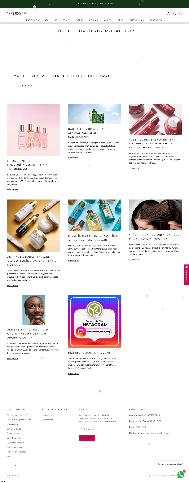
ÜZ (56, 20)
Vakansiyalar (47, 419)
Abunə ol (87, 437)
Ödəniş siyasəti (13, 433)
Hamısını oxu (24, 86)
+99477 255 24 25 (152, 415)
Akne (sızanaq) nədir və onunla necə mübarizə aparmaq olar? (27, 333)
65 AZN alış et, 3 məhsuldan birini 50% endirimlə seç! (94, 5)
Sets (120, 20)
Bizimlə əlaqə (12, 424)
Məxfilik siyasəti (13, 438)
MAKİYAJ (108, 20)
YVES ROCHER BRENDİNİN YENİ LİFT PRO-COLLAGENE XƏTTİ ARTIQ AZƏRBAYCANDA (152, 143)
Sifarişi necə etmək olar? (17, 415)
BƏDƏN (80, 20)
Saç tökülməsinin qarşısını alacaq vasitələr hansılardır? (91, 132)
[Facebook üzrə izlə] (8, 465)
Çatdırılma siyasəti (15, 447)
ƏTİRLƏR (93, 20)
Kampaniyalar (136, 20)
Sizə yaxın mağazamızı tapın (19, 419)
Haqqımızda (156, 20)
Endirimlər (32, 20)
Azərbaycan (13, 475)
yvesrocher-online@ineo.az (157, 433)
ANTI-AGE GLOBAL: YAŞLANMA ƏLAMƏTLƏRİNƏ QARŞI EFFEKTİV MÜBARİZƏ (32, 260)
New (47, 20)
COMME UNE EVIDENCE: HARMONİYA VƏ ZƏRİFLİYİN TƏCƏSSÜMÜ (27, 164)
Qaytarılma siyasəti (15, 442)
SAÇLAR (67, 20)
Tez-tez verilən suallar (16, 451)
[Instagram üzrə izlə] (15, 465)
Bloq (9, 456)
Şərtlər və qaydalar (15, 428)
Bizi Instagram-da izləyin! (90, 352)
